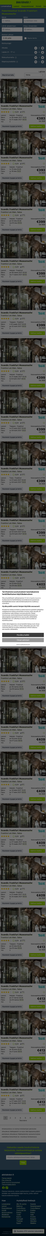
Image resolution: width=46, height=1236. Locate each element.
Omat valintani (23, 640)
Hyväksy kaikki (23, 635)
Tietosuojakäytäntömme (23, 644)
